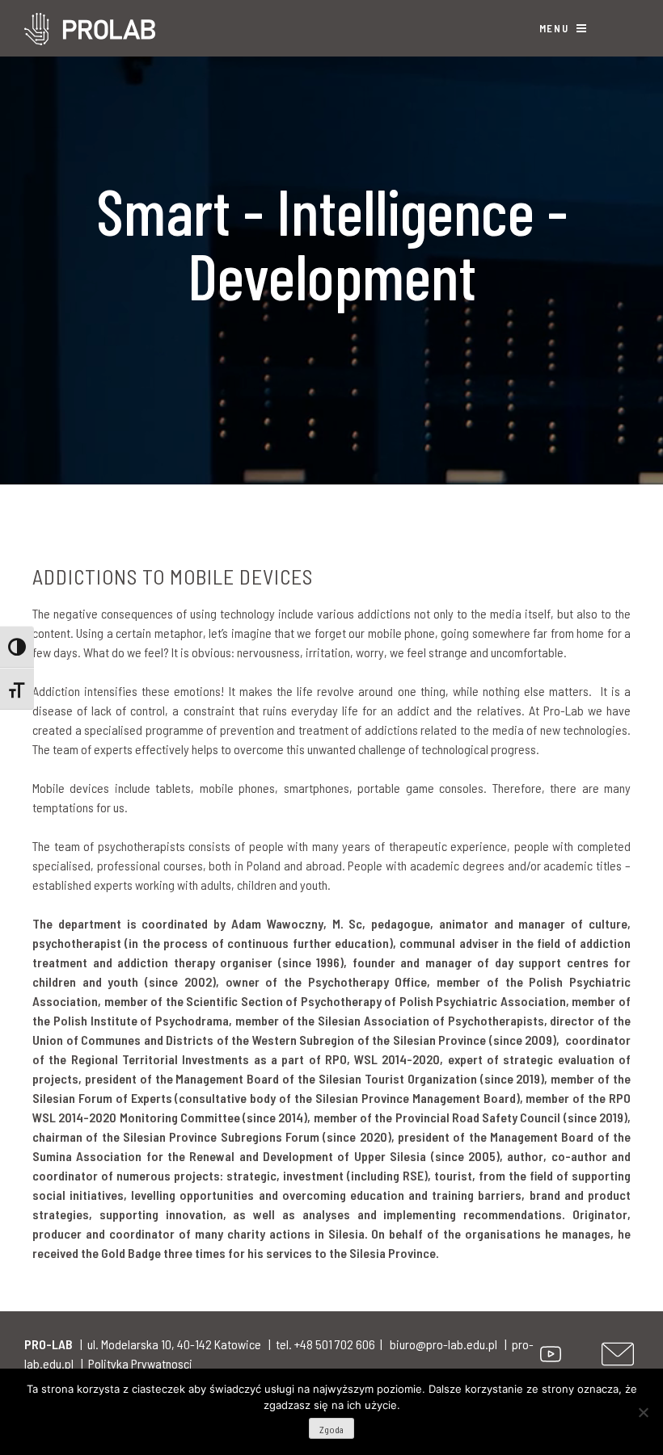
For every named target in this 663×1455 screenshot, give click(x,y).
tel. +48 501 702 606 (325, 1344)
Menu (555, 28)
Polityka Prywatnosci (140, 1363)
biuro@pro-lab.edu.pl (443, 1344)
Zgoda (331, 1429)
